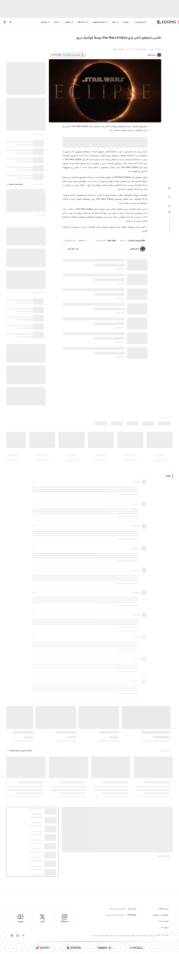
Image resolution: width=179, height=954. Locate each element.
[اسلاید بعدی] (3, 205)
